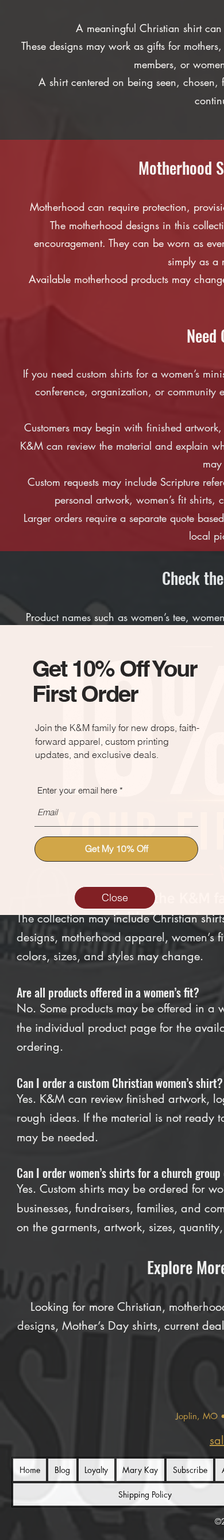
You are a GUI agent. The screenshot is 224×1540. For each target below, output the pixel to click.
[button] (115, 897)
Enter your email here (77, 790)
